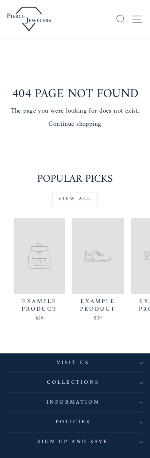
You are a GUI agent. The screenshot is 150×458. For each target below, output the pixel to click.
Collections (73, 382)
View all (75, 199)
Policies (73, 421)
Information (73, 402)
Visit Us (73, 362)
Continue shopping (74, 124)
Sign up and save (73, 441)
